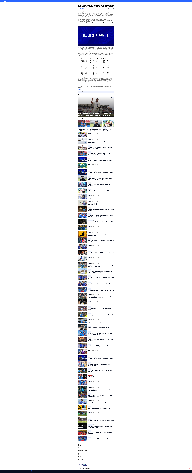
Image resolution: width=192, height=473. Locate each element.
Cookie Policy (80, 459)
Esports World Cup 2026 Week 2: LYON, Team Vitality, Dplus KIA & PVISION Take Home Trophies (101, 253)
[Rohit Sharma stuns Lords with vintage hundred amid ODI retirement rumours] (82, 364)
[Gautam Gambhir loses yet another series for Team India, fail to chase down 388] (82, 376)
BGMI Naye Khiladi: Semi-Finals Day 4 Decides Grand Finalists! (100, 160)
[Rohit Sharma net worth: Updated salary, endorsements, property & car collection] (82, 413)
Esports (89, 139)
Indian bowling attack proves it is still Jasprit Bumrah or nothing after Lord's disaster (101, 383)
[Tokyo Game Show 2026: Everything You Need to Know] (82, 407)
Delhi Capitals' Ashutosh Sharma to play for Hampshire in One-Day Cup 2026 (101, 241)
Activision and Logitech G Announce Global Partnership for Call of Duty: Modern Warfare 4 (101, 222)
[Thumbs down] (82, 91)
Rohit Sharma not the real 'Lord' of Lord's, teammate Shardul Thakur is (100, 309)
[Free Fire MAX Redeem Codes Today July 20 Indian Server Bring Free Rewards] (82, 339)
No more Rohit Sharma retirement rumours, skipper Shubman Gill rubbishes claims (101, 315)
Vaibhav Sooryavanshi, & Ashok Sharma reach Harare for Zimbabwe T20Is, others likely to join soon (99, 284)
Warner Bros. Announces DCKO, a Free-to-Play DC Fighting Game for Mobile (100, 135)
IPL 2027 (79, 447)
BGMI (89, 158)
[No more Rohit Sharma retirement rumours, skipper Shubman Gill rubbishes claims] (82, 314)
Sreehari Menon (81, 8)
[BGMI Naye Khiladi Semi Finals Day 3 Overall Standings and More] (82, 172)
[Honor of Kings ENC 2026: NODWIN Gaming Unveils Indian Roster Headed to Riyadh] (82, 141)
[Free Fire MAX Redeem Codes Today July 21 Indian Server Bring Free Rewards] (82, 184)
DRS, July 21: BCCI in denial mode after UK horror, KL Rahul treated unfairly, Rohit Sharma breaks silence (101, 197)
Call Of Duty (90, 220)
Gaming (89, 133)
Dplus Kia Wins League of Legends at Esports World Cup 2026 (100, 327)
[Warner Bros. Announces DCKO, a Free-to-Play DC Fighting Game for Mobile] (82, 134)
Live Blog (89, 375)
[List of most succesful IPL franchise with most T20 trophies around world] (82, 432)
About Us (79, 458)
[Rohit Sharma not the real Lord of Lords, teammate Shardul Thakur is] (82, 308)
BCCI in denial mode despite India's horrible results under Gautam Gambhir (101, 278)
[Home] (8, 1)
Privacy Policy (80, 454)
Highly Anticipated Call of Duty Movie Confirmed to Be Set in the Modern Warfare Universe (101, 427)
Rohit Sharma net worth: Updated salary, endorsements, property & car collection (101, 414)
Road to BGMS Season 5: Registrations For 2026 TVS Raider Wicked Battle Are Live (100, 166)
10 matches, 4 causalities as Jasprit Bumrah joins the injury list (100, 402)
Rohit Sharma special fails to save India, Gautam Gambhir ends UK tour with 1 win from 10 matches (101, 346)
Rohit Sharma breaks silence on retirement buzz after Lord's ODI (101, 290)
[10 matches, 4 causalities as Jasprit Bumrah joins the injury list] (82, 401)
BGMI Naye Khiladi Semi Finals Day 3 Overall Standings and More (101, 172)
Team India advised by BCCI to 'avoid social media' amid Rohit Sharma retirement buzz (100, 439)
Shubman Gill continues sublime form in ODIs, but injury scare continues (100, 371)
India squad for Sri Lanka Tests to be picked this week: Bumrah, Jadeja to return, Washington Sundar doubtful (95, 114)
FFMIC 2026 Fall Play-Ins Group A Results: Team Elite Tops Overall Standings (101, 210)
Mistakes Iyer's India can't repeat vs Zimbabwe (97, 247)
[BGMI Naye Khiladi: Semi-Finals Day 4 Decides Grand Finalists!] (82, 159)
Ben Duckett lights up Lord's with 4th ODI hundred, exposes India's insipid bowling (100, 389)
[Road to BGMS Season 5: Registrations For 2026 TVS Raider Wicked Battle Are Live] (82, 165)
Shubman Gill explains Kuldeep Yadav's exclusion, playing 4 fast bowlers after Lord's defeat (100, 259)
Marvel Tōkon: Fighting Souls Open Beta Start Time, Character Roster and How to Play (100, 203)
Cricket (79, 89)
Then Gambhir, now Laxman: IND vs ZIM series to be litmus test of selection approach (101, 228)
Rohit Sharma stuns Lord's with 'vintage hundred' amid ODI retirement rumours (99, 365)
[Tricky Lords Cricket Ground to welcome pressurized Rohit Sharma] (82, 420)
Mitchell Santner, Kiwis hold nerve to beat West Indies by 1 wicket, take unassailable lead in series (99, 296)
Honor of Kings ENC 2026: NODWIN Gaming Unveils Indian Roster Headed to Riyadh (100, 141)
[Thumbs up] (78, 91)
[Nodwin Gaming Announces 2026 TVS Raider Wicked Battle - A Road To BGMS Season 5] (82, 351)
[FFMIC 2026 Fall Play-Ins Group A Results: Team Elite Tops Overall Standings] (82, 209)
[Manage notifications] (189, 468)
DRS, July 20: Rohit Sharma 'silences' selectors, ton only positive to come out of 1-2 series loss (100, 334)
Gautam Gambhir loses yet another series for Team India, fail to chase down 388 (100, 377)
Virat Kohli (80, 449)
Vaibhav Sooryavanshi (82, 450)
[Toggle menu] (1, 1)
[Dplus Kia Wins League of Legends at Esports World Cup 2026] (82, 327)
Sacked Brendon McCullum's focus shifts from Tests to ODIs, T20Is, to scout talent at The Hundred (96, 130)
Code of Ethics (80, 461)
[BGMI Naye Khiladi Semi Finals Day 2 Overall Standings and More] (82, 358)
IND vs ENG (80, 445)
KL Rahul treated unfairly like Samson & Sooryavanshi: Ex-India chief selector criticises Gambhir (100, 216)
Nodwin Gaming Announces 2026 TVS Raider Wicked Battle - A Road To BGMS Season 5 (100, 352)
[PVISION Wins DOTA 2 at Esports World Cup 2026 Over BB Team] (82, 302)
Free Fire (89, 207)
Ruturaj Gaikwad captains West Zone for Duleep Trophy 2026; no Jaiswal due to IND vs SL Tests (101, 265)
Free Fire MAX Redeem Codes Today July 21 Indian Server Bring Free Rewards (100, 185)
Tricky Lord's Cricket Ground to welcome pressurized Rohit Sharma (101, 420)
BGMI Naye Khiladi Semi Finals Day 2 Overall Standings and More (101, 358)
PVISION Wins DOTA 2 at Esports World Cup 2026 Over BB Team (100, 302)
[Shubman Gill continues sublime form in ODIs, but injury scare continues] (82, 370)
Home (79, 444)
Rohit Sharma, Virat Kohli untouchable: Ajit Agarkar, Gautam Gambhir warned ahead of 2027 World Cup (83, 130)
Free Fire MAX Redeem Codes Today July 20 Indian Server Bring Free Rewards (100, 340)
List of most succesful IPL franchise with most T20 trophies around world (100, 433)
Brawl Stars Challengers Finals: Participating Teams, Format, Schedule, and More (100, 234)
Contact (79, 453)
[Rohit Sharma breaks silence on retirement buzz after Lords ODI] (82, 289)
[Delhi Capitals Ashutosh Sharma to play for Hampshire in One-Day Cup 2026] (82, 240)
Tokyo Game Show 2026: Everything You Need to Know (99, 408)
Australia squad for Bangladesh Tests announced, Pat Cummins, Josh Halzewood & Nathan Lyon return (108, 130)
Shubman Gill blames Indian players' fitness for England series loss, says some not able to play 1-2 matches (100, 321)
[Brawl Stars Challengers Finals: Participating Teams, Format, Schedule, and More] (82, 234)
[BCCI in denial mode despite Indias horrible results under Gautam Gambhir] (82, 277)
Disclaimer (80, 456)
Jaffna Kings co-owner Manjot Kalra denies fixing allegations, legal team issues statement (100, 396)
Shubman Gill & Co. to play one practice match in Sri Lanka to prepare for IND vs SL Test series (100, 272)
